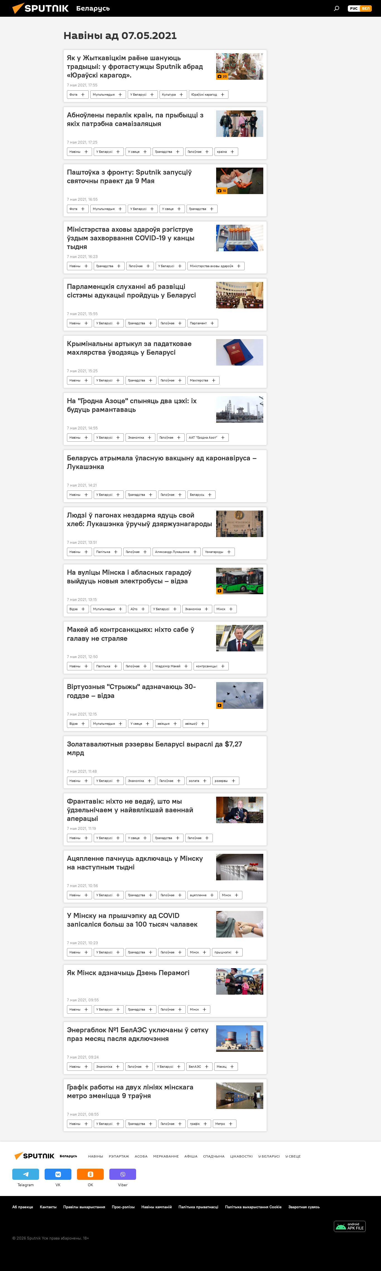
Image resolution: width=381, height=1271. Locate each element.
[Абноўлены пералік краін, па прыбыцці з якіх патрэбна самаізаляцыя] (239, 123)
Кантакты (48, 1206)
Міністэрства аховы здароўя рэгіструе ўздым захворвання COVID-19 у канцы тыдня (130, 238)
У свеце (133, 151)
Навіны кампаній (156, 1206)
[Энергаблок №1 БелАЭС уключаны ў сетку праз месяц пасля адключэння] (239, 1038)
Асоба (141, 1156)
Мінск (220, 609)
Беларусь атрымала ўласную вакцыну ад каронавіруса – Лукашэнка (162, 462)
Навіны (75, 151)
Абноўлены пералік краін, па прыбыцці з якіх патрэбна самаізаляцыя (135, 119)
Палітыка (103, 552)
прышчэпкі (222, 952)
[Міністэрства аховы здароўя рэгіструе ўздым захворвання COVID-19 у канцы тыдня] (239, 238)
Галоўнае (194, 151)
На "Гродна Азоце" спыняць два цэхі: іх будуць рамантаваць (132, 405)
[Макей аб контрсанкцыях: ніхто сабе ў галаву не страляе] (239, 638)
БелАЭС (195, 1066)
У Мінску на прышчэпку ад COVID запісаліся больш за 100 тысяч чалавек (132, 920)
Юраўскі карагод (204, 94)
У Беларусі (138, 94)
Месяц (221, 1066)
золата (194, 781)
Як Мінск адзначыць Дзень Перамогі (128, 972)
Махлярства (199, 380)
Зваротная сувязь (304, 1206)
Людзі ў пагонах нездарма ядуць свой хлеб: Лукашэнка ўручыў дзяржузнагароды (139, 519)
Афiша (190, 1156)
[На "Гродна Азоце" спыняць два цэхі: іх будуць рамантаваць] (239, 409)
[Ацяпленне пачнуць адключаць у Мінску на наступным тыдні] (239, 867)
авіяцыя (164, 723)
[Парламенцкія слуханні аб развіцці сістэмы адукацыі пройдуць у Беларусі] (239, 295)
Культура (169, 94)
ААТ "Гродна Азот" (203, 437)
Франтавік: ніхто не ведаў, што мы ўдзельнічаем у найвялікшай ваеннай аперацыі (130, 810)
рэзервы (221, 781)
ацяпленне (198, 895)
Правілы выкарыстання (84, 1206)
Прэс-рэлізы (123, 1206)
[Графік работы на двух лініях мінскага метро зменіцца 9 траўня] (239, 1095)
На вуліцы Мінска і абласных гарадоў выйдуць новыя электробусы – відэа (129, 576)
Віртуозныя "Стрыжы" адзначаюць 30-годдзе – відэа (131, 691)
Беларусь (197, 494)
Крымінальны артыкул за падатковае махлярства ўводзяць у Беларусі (129, 348)
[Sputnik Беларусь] (42, 15)
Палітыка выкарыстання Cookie (253, 1206)
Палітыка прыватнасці (198, 1206)
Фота (73, 94)
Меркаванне (166, 1156)
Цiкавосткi (241, 1156)
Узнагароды (214, 552)
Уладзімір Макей (167, 666)
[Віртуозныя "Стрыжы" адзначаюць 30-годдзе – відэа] (239, 695)
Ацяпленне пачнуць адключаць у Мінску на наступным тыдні (135, 862)
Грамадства (163, 151)
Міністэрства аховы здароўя (211, 266)
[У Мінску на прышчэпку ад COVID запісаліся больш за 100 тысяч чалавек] (239, 924)
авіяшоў (191, 723)
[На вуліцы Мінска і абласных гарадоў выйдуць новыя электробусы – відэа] (239, 581)
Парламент (198, 323)
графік (195, 1124)
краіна (222, 151)
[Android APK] (350, 1227)
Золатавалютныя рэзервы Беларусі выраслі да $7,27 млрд (154, 748)
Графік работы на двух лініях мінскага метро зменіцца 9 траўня (130, 1091)
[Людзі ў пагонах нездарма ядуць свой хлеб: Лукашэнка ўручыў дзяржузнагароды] (239, 524)
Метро (220, 1124)
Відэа (73, 609)
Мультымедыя (104, 94)
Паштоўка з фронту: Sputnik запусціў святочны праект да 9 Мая (129, 176)
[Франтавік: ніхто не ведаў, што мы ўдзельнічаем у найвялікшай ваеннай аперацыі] (239, 810)
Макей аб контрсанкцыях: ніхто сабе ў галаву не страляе (130, 633)
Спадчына (214, 1156)
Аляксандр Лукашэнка (172, 552)
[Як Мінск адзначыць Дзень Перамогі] (239, 981)
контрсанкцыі (206, 666)
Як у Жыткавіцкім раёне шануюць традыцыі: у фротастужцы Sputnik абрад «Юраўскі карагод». (135, 66)
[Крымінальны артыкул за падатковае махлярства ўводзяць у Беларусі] (239, 352)
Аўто (134, 609)
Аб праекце (22, 1206)
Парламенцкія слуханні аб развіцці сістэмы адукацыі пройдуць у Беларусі (131, 290)
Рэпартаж (119, 1156)
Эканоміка (136, 437)
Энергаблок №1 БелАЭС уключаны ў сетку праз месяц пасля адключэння (138, 1034)
